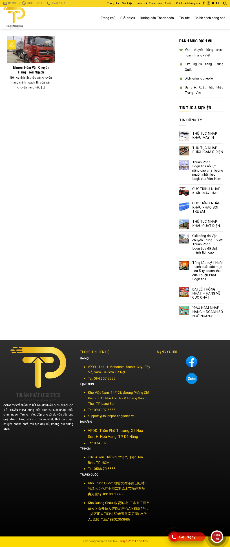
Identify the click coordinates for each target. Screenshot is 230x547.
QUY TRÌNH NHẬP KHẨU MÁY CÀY (206, 191)
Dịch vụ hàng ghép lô (199, 78)
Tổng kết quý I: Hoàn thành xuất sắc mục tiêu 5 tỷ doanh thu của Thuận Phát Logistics (207, 271)
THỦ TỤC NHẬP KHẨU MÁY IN (204, 135)
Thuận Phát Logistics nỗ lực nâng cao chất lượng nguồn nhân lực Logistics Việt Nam (207, 170)
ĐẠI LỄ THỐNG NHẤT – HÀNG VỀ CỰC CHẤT (206, 293)
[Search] (225, 3)
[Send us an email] (217, 3)
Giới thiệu (127, 3)
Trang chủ (113, 3)
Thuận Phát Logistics (133, 541)
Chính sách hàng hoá (188, 3)
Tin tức (169, 3)
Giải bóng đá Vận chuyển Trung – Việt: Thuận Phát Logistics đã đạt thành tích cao (207, 244)
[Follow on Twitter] (213, 3)
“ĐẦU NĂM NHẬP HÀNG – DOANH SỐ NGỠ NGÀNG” (207, 312)
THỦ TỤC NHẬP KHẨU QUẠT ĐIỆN (206, 224)
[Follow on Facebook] (203, 3)
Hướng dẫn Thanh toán (149, 3)
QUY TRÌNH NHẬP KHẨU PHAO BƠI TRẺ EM (206, 207)
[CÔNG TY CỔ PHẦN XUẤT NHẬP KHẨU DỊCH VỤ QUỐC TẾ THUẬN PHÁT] (20, 18)
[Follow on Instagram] (208, 3)
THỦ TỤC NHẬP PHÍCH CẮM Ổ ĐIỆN (207, 150)
